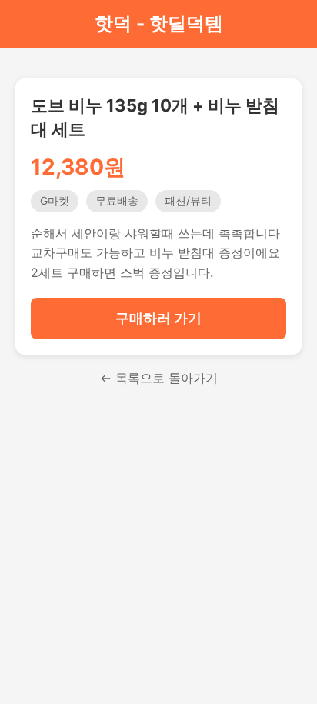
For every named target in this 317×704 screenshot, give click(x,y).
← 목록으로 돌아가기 (159, 377)
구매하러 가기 (158, 318)
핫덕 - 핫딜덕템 (159, 23)
